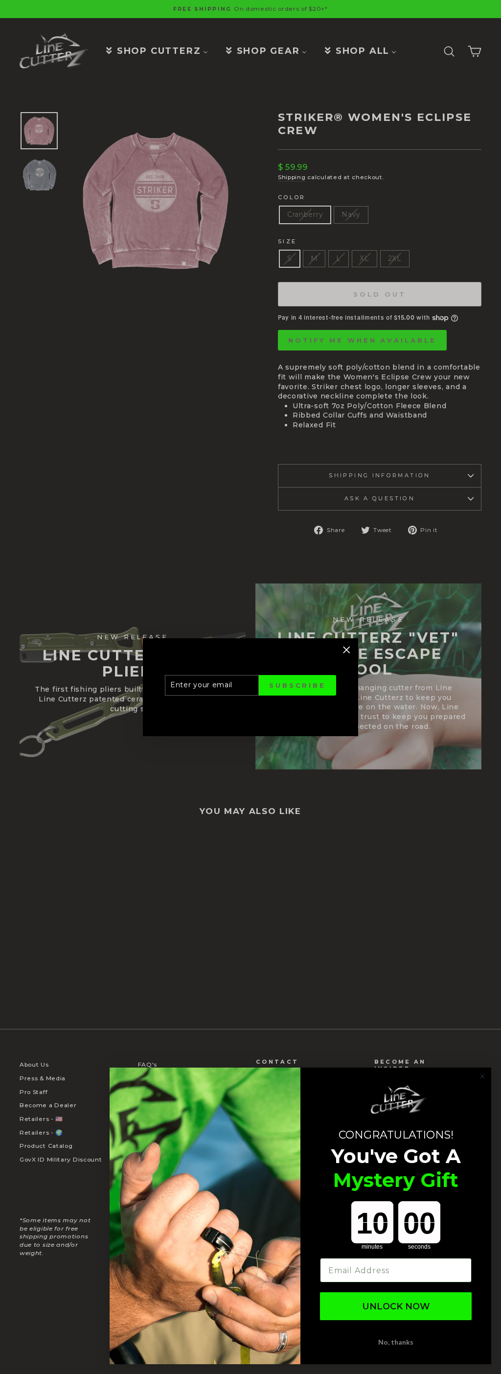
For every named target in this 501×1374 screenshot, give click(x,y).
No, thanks (395, 1342)
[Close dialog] (482, 1076)
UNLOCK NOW (396, 1306)
